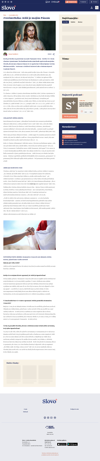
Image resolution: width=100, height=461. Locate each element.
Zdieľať (49, 54)
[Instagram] (5, 2)
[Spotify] (11, 2)
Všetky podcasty (70, 116)
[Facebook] (2, 2)
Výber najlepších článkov (71, 140)
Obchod (25, 412)
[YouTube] (8, 1)
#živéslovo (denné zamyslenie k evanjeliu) (75, 142)
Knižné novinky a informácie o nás (73, 144)
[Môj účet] (92, 8)
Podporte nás (74, 409)
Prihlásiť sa (69, 137)
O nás (25, 409)
